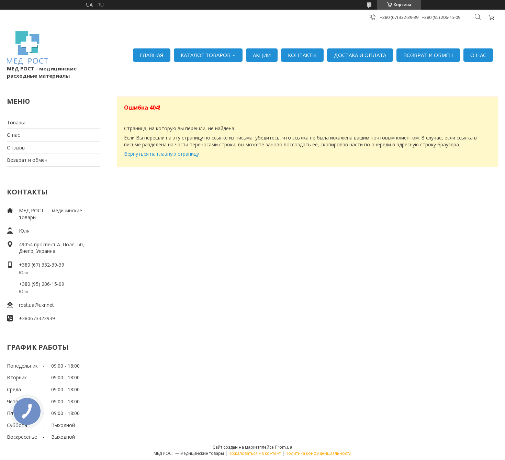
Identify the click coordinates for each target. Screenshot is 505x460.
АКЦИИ (262, 55)
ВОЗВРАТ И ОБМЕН (428, 55)
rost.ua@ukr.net (36, 305)
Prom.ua (283, 447)
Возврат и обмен (27, 160)
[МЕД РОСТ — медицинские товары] (27, 48)
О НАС (478, 55)
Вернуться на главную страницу (161, 153)
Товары (16, 122)
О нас (13, 135)
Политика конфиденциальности (318, 453)
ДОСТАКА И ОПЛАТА (360, 55)
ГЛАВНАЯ (152, 55)
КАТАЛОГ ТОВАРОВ (206, 55)
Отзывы (16, 147)
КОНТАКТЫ (302, 55)
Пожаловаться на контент (254, 453)
